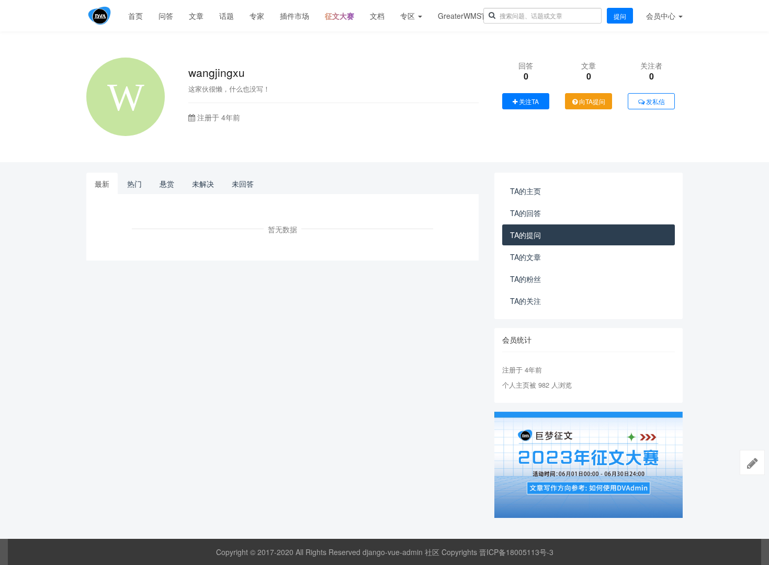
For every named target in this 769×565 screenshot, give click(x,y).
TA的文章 (525, 257)
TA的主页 (525, 191)
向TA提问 (591, 101)
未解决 (203, 183)
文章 (196, 15)
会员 (660, 15)
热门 (134, 183)
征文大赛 (339, 15)
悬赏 (167, 183)
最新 (102, 183)
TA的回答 (525, 213)
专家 (257, 15)
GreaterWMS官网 (467, 15)
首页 (135, 15)
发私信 (654, 101)
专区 (408, 15)
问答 (166, 15)
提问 (620, 16)
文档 (377, 15)
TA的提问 (525, 235)
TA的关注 (525, 301)
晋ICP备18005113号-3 (516, 552)
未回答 (243, 183)
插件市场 (294, 15)
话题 (226, 15)
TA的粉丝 (525, 279)
